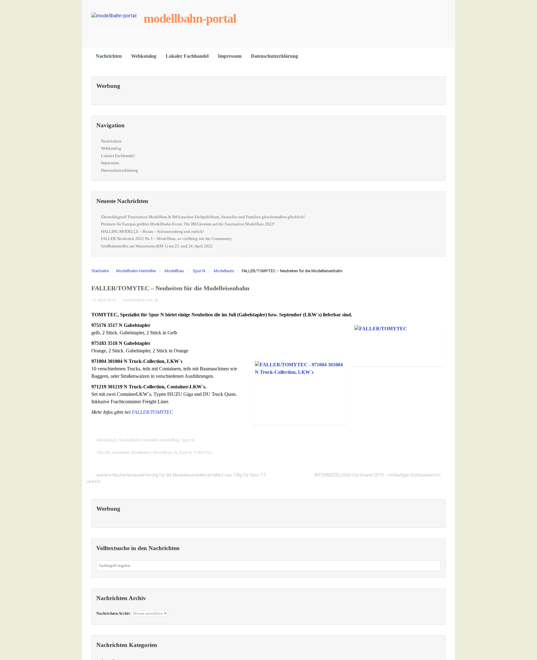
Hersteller (120, 452)
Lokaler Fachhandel (187, 56)
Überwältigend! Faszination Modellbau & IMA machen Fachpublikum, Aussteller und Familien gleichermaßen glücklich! (203, 217)
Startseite (100, 271)
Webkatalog (143, 56)
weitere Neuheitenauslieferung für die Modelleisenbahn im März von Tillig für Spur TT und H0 (176, 478)
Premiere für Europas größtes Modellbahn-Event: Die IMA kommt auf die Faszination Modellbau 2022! (188, 224)
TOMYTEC (202, 452)
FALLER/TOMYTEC (152, 412)
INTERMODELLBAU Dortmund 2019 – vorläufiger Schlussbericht (377, 474)
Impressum (229, 56)
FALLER (103, 452)
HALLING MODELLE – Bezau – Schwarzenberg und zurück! (152, 231)
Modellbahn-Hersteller (136, 271)
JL (156, 300)
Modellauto (224, 271)
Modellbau (174, 271)
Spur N (199, 271)
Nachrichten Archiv (113, 613)
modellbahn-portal (190, 18)
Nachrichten (109, 56)
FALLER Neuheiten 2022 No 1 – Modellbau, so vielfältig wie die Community (166, 238)
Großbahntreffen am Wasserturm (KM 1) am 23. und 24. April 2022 (157, 246)
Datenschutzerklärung (274, 56)
